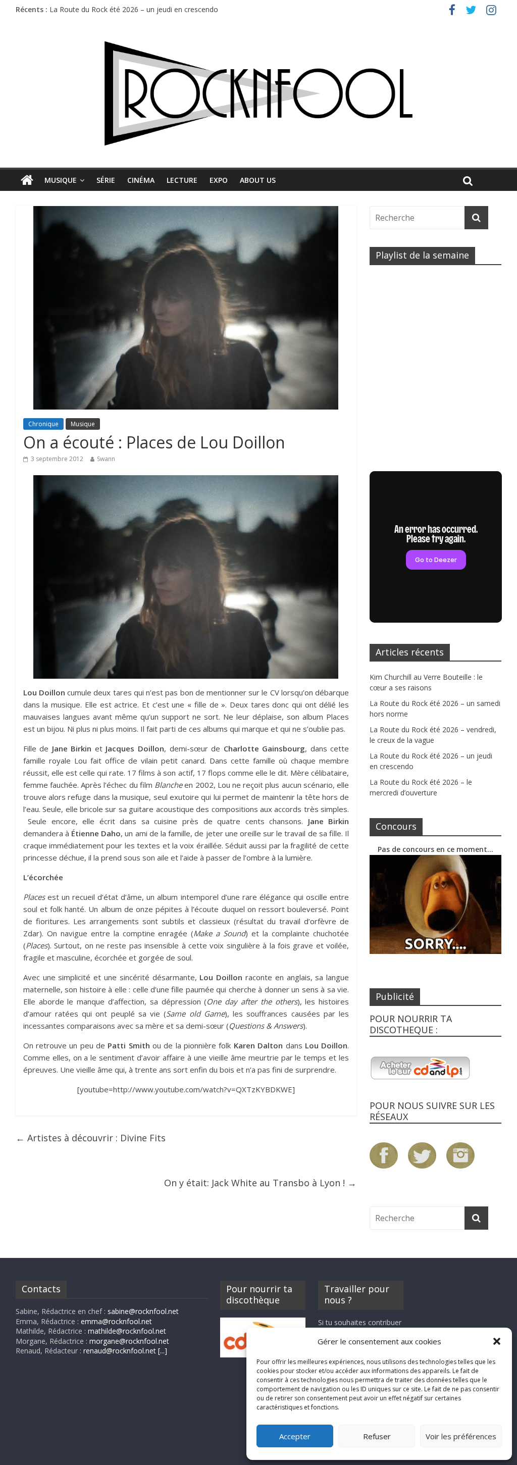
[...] (162, 1350)
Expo (219, 180)
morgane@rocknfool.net (129, 1341)
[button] (497, 1341)
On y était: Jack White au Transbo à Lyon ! (260, 1183)
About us (258, 180)
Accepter (295, 1436)
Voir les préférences (461, 1436)
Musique (60, 180)
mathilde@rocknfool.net (127, 1331)
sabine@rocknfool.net (143, 1311)
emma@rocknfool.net (116, 1321)
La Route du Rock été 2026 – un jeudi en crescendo (133, 9)
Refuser (377, 1436)
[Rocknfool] (258, 93)
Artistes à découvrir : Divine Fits (91, 1138)
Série (105, 180)
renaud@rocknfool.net (119, 1350)
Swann (106, 458)
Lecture (182, 180)
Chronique (43, 424)
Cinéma (140, 180)
